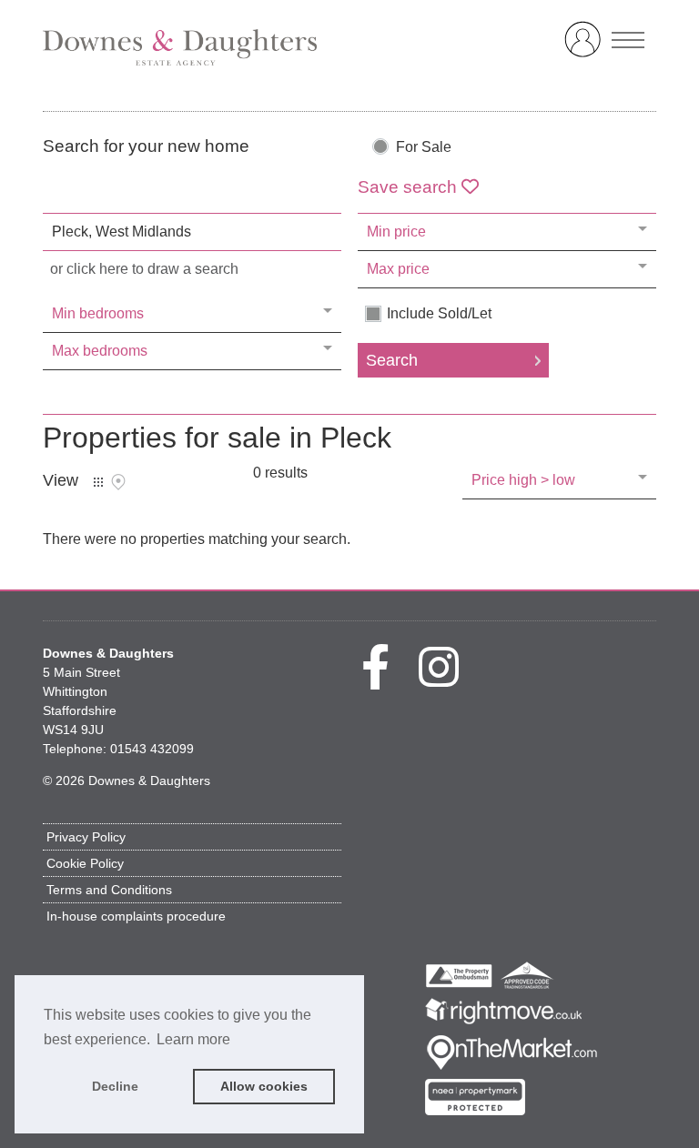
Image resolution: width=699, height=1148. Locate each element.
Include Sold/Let (439, 314)
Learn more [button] (193, 1039)
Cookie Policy (85, 863)
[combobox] (192, 232)
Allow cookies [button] (264, 1086)
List (98, 482)
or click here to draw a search (144, 269)
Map (118, 482)
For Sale (423, 147)
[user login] (586, 46)
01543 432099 (152, 748)
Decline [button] (115, 1086)
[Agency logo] (349, 47)
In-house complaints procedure (136, 916)
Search (392, 360)
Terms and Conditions (109, 889)
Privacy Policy (86, 837)
